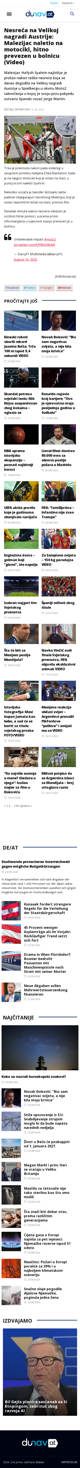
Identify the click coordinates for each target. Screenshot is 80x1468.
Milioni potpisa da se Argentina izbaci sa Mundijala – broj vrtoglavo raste (58, 780)
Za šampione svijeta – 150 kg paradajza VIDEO (59, 560)
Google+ (48, 287)
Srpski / (54, 3)
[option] (40, 1372)
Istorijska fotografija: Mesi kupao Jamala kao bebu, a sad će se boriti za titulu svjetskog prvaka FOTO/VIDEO (19, 721)
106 (16, 806)
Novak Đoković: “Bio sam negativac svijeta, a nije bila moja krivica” (59, 344)
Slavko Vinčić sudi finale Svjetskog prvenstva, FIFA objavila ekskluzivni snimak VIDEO (59, 659)
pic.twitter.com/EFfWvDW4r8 (34, 245)
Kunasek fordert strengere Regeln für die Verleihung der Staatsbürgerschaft (47, 908)
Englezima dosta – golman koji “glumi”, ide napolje (21, 560)
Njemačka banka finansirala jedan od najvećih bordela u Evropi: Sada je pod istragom (33, 1406)
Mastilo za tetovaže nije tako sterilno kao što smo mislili (47, 1192)
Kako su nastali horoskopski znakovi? (34, 1076)
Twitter (30, 287)
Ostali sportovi (17, 109)
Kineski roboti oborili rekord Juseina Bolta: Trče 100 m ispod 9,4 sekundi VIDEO (20, 346)
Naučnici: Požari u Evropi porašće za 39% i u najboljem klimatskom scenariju (45, 1268)
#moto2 (50, 239)
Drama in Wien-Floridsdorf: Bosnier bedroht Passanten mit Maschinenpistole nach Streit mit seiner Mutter (47, 963)
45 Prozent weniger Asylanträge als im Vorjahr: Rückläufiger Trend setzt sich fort (47, 934)
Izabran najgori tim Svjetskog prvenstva (20, 607)
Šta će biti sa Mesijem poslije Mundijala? (17, 655)
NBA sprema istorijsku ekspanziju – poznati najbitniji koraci (18, 460)
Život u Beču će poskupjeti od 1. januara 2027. (47, 1143)
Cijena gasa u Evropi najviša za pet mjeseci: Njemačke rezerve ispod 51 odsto (47, 1241)
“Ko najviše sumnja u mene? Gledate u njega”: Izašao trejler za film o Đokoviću (20, 782)
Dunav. (40, 1462)
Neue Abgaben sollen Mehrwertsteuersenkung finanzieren (46, 990)
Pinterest (65, 287)
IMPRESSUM (69, 1462)
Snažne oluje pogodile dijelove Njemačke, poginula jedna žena (43, 1293)
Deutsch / (68, 3)
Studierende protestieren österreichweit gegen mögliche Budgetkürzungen (36, 864)
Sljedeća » (25, 806)
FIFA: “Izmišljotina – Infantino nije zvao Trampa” (58, 512)
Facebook (13, 287)
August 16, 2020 (25, 259)
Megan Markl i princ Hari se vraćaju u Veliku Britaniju (45, 1169)
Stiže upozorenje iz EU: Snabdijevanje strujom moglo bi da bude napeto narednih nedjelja (46, 1121)
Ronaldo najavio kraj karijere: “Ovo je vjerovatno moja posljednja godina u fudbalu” (58, 403)
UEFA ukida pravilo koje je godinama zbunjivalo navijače (20, 512)
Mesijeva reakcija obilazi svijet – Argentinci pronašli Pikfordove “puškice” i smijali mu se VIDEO (58, 719)
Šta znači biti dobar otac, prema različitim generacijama (45, 1215)
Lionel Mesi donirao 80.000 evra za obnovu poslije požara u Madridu (58, 457)
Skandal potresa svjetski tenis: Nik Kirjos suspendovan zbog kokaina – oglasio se (20, 403)
